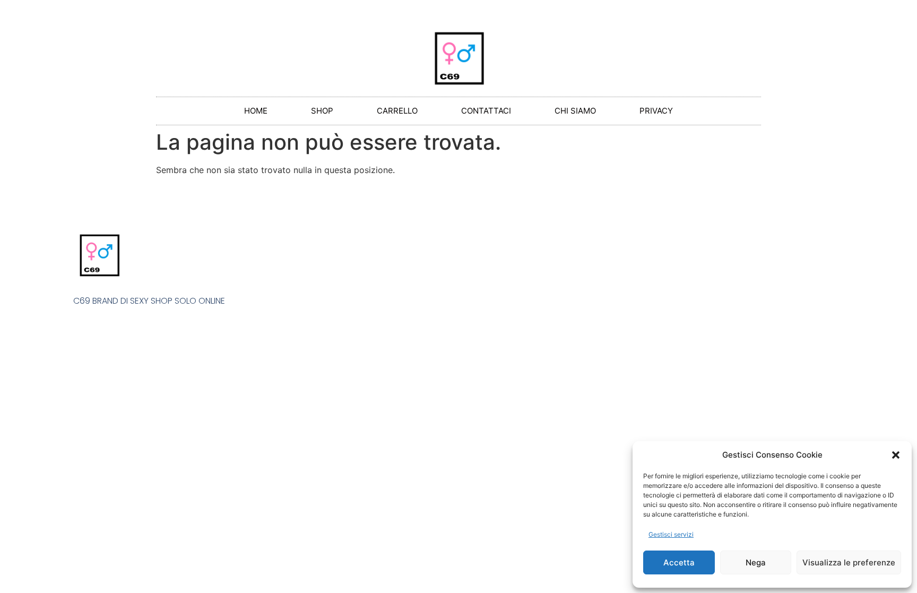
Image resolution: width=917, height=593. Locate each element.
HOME (255, 111)
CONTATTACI (486, 111)
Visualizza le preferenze (848, 562)
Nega (756, 562)
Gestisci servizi (671, 534)
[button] (895, 455)
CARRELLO (397, 111)
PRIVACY (656, 111)
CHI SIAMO (575, 111)
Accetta (679, 562)
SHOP (322, 111)
